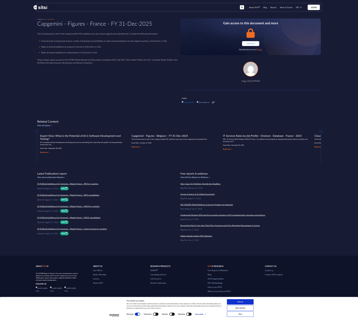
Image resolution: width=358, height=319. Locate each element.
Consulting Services (158, 274)
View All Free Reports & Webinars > (195, 177)
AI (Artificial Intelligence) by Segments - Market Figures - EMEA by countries (68, 206)
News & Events (286, 7)
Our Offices (98, 270)
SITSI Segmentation (216, 278)
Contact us (269, 270)
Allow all (240, 302)
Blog (265, 7)
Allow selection (240, 308)
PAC (297, 7)
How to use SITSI (215, 287)
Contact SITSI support (274, 274)
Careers (96, 278)
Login (314, 7)
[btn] (37, 131)
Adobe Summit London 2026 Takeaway (196, 236)
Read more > (44, 152)
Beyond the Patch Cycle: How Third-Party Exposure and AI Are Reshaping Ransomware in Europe (220, 225)
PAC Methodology (215, 283)
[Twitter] (43, 289)
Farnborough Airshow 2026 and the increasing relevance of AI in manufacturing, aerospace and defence (222, 215)
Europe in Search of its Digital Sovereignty (197, 194)
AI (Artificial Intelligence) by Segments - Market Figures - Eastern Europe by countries (72, 228)
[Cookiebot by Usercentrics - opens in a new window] (114, 315)
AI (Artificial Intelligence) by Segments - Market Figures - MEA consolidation (68, 195)
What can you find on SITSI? (219, 291)
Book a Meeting (99, 274)
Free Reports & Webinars (218, 270)
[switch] (155, 314)
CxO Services (155, 278)
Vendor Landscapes (158, 283)
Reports (273, 7)
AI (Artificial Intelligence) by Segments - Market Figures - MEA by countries (67, 183)
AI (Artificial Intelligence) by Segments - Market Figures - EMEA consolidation (68, 217)
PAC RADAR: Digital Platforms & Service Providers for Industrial (206, 204)
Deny (240, 314)
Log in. (259, 49)
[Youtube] (71, 289)
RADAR (154, 270)
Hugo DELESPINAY (250, 80)
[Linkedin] (57, 289)
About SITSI (254, 7)
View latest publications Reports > (51, 177)
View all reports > (44, 125)
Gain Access (251, 44)
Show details (199, 314)
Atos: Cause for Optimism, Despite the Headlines (200, 183)
